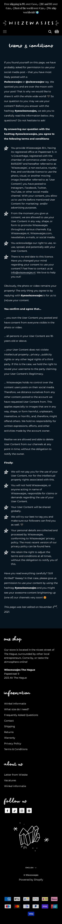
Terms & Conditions (16, 749)
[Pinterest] (29, 811)
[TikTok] (14, 811)
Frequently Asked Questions (21, 715)
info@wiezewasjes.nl (23, 272)
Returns (9, 732)
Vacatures (10, 780)
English (29, 868)
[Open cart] (57, 31)
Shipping (9, 726)
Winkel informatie (15, 786)
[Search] (49, 31)
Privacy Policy (12, 743)
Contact (9, 720)
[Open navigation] (5, 31)
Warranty (9, 737)
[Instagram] (22, 811)
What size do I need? (16, 709)
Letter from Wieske (16, 774)
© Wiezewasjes (31, 875)
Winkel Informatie (15, 703)
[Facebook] (7, 811)
